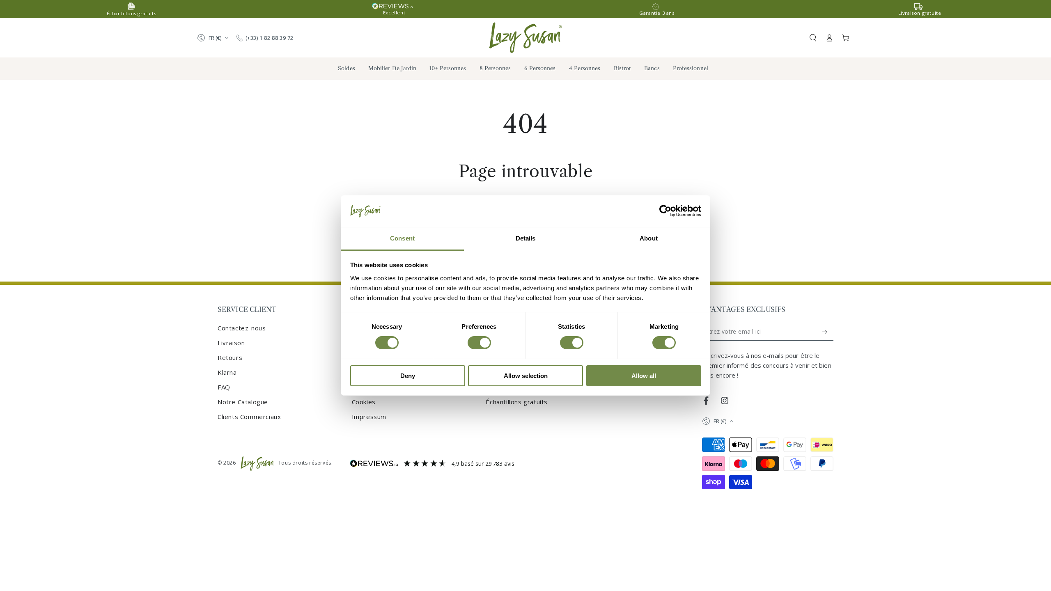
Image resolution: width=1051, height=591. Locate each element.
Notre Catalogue (243, 402)
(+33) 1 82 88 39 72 (270, 37)
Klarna (227, 372)
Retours (230, 357)
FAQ (224, 387)
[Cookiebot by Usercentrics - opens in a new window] (665, 211)
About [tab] (649, 238)
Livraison (231, 343)
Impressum (369, 416)
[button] (813, 38)
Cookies (364, 402)
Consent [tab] (402, 238)
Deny (407, 375)
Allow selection (526, 375)
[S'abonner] (825, 331)
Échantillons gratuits (517, 402)
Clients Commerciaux (249, 416)
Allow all (643, 375)
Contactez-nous (242, 328)
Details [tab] (526, 238)
